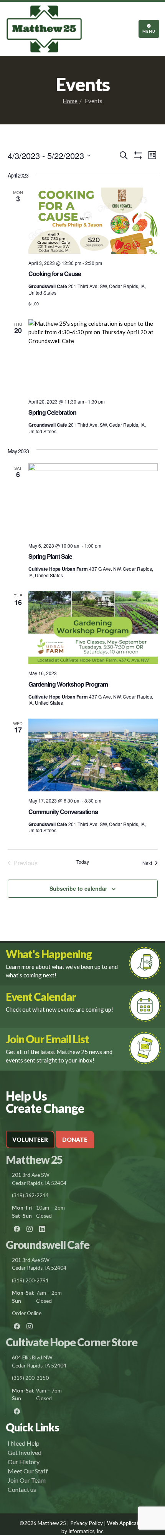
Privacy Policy (86, 1523)
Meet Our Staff (28, 1471)
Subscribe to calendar (78, 888)
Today (82, 862)
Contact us (22, 1489)
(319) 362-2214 (30, 1195)
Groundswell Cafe (47, 1244)
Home (70, 100)
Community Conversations (63, 811)
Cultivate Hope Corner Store (71, 1342)
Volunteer (30, 1139)
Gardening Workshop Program (68, 684)
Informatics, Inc (86, 1531)
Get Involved (24, 1452)
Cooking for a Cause (54, 273)
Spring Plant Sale (50, 556)
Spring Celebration (52, 412)
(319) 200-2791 (30, 1280)
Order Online (26, 1313)
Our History (24, 1461)
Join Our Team (27, 1480)
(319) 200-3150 (30, 1378)
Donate (74, 1139)
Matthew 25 (34, 1159)
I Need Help (24, 1443)
